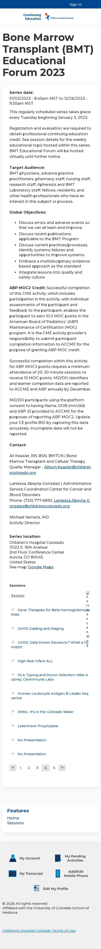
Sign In (76, 4)
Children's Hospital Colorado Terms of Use (39, 931)
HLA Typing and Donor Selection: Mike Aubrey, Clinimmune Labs (49, 677)
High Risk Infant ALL (35, 661)
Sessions (15, 823)
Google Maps (41, 567)
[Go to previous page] (12, 768)
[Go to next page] (62, 768)
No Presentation (32, 740)
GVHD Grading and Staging (41, 628)
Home (13, 818)
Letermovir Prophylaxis (38, 726)
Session (17, 596)
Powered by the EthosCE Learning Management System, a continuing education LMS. (82, 945)
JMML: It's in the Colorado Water (46, 712)
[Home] (50, 15)
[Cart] (87, 7)
